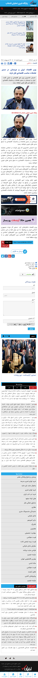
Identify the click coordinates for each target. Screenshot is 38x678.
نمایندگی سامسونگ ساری (27, 511)
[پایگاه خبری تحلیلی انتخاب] (33, 3)
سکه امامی (32, 563)
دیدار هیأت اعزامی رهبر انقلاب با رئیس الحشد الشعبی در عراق (18, 467)
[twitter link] (6, 658)
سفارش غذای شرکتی (29, 546)
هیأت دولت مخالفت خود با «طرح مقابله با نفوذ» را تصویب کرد (18, 434)
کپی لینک (5, 246)
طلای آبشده (32, 572)
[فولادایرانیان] (19, 199)
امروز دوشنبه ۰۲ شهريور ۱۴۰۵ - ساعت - (23, 9)
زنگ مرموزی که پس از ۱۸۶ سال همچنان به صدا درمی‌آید (16, 34)
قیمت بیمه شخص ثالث (28, 541)
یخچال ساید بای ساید (29, 485)
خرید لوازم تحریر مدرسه (28, 481)
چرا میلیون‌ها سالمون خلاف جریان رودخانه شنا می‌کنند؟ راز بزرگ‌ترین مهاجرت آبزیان (15, 23)
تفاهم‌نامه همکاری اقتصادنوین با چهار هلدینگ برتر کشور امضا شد (18, 649)
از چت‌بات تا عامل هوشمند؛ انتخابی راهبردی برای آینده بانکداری (18, 613)
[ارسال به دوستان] (5, 63)
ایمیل (33, 292)
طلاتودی (33, 529)
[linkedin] (13, 256)
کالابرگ (33, 524)
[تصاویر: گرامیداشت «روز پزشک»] (19, 356)
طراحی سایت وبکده (29, 550)
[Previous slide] (9, 336)
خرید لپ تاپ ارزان (30, 494)
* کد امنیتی (31, 318)
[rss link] (13, 658)
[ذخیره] (9, 63)
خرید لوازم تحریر (30, 490)
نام (34, 285)
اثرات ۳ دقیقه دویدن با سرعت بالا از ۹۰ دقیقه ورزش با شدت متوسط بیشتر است (15, 45)
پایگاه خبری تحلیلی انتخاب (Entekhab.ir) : (24, 113)
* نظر (33, 300)
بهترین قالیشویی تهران (28, 559)
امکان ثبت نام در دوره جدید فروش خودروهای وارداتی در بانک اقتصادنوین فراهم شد (18, 627)
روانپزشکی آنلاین (30, 576)
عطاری (34, 507)
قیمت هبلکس (31, 537)
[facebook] (6, 256)
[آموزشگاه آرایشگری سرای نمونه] (19, 220)
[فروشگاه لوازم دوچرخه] (19, 210)
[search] (2, 9)
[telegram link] (10, 658)
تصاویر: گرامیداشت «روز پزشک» (25, 375)
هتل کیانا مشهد (31, 498)
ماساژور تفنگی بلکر (30, 503)
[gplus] (9, 256)
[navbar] (36, 9)
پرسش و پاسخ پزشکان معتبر (26, 477)
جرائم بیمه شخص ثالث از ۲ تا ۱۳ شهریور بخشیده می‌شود (19, 598)
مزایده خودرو (32, 554)
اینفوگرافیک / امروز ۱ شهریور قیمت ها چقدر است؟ (21, 609)
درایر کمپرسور (31, 520)
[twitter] (2, 256)
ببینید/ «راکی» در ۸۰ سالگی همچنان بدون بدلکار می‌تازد (20, 450)
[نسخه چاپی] (2, 63)
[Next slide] (3, 336)
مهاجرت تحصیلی (30, 533)
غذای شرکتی (32, 516)
